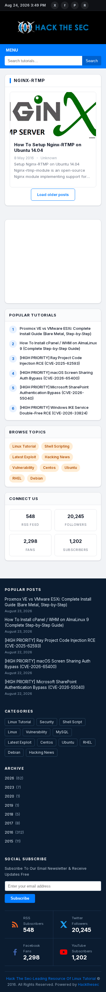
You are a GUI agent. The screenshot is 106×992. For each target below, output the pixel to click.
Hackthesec (88, 984)
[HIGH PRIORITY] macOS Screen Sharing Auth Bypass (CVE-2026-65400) (56, 375)
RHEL (16, 478)
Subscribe (20, 898)
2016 (9, 832)
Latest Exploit (24, 457)
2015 (9, 841)
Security (47, 722)
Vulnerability (23, 467)
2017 (9, 823)
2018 (9, 814)
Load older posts (53, 194)
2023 (9, 787)
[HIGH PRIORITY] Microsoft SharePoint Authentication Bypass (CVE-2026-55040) (54, 393)
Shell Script (72, 722)
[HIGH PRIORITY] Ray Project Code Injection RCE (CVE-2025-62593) (51, 360)
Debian (36, 478)
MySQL (62, 732)
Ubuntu (70, 467)
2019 (9, 805)
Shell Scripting (56, 446)
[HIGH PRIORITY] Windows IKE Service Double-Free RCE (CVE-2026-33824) (54, 410)
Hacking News (57, 457)
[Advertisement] (53, 260)
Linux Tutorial (24, 446)
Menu (12, 50)
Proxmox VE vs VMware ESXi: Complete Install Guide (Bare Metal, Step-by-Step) (55, 331)
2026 (9, 778)
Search (92, 61)
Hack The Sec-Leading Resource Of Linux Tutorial (51, 978)
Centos (49, 467)
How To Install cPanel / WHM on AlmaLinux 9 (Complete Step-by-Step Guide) (58, 345)
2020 (9, 796)
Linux (12, 732)
